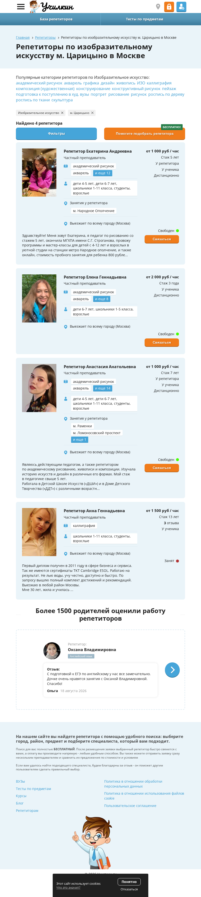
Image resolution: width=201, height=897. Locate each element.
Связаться (162, 239)
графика (91, 83)
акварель (73, 83)
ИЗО (141, 83)
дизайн (107, 83)
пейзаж (169, 88)
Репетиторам (27, 810)
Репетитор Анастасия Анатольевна (100, 366)
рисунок (139, 94)
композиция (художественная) (45, 88)
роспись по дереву (166, 94)
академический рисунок (39, 83)
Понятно (129, 881)
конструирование (93, 88)
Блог (20, 803)
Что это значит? (68, 887)
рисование (118, 94)
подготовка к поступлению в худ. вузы (52, 94)
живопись (125, 83)
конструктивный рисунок (136, 88)
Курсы (21, 795)
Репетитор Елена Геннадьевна (95, 277)
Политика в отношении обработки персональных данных (133, 784)
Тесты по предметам (33, 788)
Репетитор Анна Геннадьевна (94, 510)
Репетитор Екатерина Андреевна (98, 151)
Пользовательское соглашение (130, 805)
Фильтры (56, 133)
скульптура (62, 100)
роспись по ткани (33, 100)
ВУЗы (20, 781)
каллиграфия (159, 83)
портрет (99, 94)
